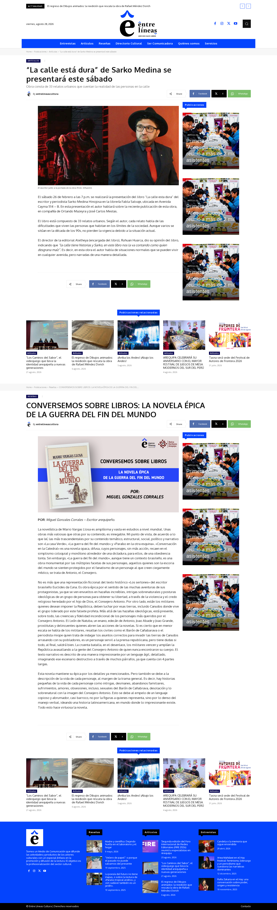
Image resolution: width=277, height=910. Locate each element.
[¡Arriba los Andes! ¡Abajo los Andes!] (138, 335)
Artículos (53, 51)
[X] (228, 23)
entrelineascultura (47, 93)
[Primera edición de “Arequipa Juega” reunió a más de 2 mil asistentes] (211, 141)
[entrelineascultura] (29, 94)
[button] (247, 24)
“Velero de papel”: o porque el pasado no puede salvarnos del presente (121, 860)
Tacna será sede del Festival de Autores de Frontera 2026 (229, 359)
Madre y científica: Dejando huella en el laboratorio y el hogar (120, 844)
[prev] (242, 6)
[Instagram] (222, 23)
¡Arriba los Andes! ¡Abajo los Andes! (67, 6)
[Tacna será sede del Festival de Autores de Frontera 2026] (230, 335)
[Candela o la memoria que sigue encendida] (206, 846)
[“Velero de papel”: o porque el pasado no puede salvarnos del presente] (94, 862)
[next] (248, 6)
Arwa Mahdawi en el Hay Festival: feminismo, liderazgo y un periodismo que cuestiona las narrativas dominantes (234, 863)
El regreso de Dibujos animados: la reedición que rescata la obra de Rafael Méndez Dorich (92, 361)
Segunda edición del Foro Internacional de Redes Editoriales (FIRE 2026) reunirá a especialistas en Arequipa (176, 847)
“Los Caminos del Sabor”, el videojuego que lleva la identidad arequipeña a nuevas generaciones (45, 363)
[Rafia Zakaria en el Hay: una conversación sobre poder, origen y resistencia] (206, 884)
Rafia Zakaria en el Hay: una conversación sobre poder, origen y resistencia (232, 882)
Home (29, 51)
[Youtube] (235, 23)
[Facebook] (215, 23)
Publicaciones (40, 51)
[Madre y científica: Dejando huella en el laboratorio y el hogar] (94, 846)
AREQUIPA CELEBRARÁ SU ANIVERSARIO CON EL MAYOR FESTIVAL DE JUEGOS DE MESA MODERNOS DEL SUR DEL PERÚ (183, 363)
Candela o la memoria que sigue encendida (232, 843)
